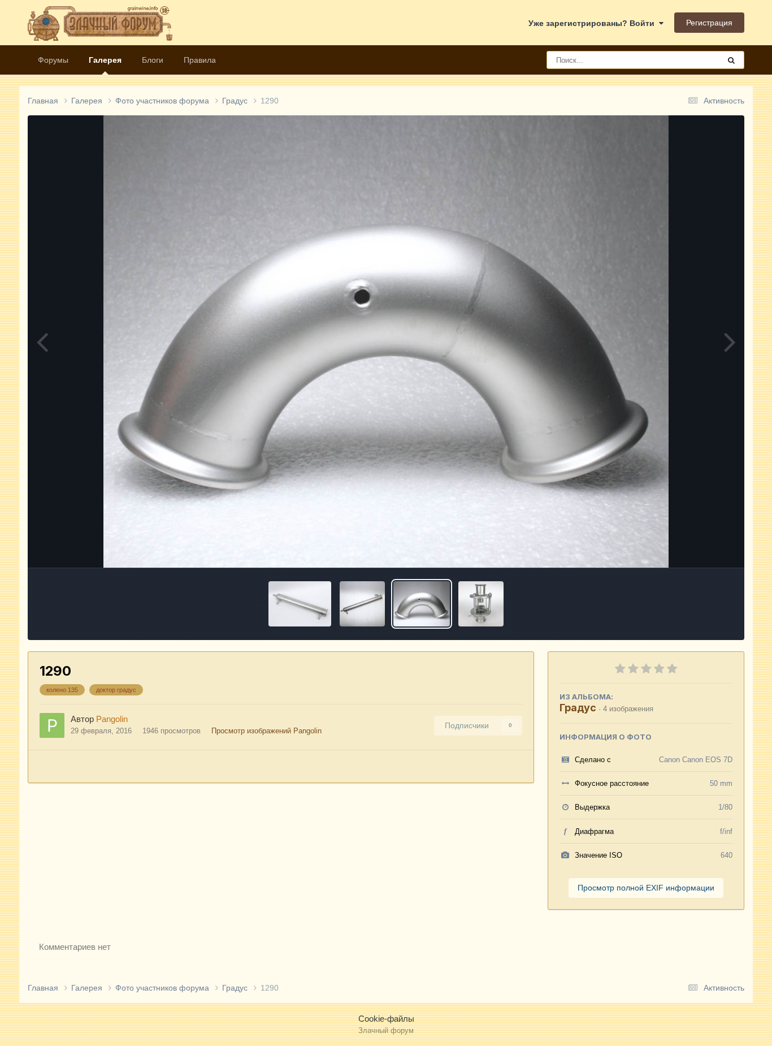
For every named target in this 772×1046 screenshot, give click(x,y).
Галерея (105, 59)
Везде (694, 60)
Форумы (53, 59)
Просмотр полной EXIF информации (646, 887)
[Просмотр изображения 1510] (481, 603)
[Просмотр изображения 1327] (299, 603)
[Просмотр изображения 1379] (362, 603)
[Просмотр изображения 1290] (421, 603)
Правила (200, 59)
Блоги (152, 59)
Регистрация (709, 22)
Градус (578, 708)
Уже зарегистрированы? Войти (593, 23)
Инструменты (693, 546)
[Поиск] (731, 59)
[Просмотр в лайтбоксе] (385, 341)
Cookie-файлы (386, 1018)
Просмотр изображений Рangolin (266, 731)
